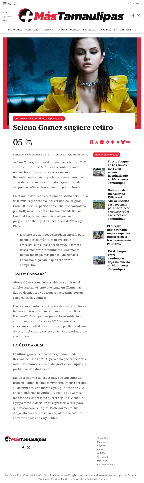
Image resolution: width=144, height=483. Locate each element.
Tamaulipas (15, 29)
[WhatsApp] (107, 142)
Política (62, 29)
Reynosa (48, 29)
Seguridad (89, 29)
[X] (96, 142)
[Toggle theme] (15, 4)
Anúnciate (133, 3)
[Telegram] (117, 142)
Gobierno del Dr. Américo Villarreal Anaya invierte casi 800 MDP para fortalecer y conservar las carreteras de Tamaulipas (119, 204)
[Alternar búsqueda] (10, 4)
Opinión (75, 29)
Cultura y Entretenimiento (30, 118)
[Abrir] (5, 4)
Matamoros (32, 29)
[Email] (128, 142)
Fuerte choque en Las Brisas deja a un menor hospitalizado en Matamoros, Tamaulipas (118, 172)
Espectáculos (55, 118)
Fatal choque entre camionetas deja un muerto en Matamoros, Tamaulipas (119, 260)
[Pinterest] (112, 142)
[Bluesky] (123, 142)
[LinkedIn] (102, 142)
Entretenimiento (125, 29)
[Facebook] (91, 142)
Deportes (105, 29)
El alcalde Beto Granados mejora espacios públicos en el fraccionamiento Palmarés (119, 235)
